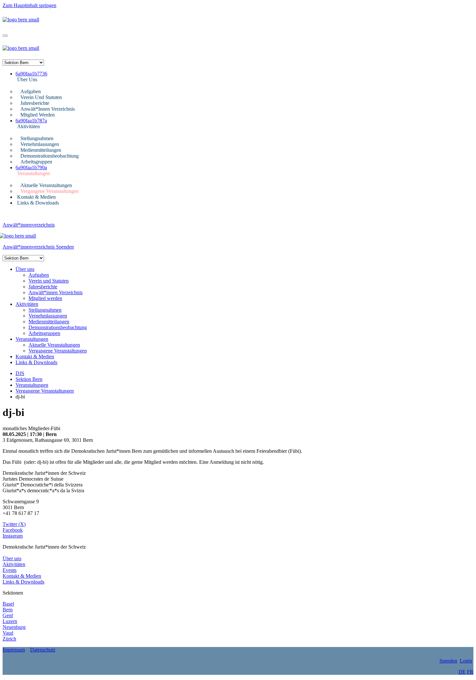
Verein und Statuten (41, 97)
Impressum (14, 649)
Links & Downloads (38, 203)
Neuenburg (14, 627)
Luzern (10, 621)
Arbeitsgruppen (36, 161)
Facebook (13, 530)
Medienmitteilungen (40, 150)
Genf (8, 615)
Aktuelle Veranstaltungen (46, 185)
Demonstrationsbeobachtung (49, 156)
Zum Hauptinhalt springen (29, 5)
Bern (8, 609)
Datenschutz (42, 649)
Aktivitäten (28, 126)
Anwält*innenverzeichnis (29, 225)
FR (470, 671)
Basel (8, 604)
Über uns (27, 79)
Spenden (65, 247)
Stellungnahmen (36, 138)
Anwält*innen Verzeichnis (47, 109)
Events (10, 570)
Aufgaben (30, 91)
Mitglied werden (37, 114)
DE (462, 671)
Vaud (8, 633)
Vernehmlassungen (39, 144)
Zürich (9, 638)
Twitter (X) (14, 524)
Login (466, 660)
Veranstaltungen (33, 173)
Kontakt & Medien (36, 197)
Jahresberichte (34, 103)
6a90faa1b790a (31, 167)
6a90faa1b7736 (31, 73)
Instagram (13, 536)
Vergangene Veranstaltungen (49, 191)
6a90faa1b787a (31, 120)
